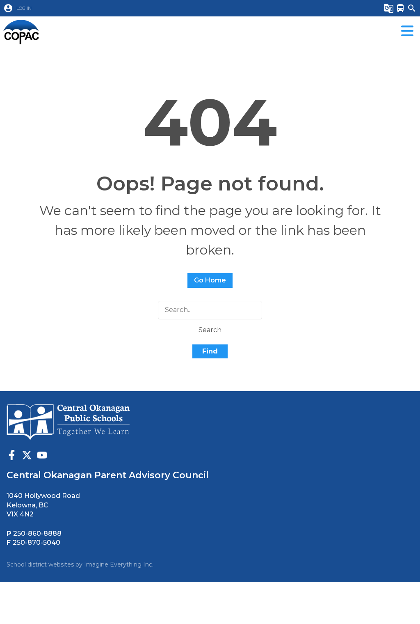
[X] (27, 456)
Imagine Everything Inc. (118, 564)
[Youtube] (42, 456)
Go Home (210, 280)
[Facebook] (12, 456)
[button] (179, 8)
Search (210, 330)
